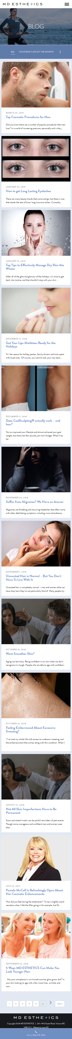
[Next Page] (50, 1003)
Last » (59, 1003)
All (13, 51)
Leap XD (45, 1027)
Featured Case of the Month (36, 51)
